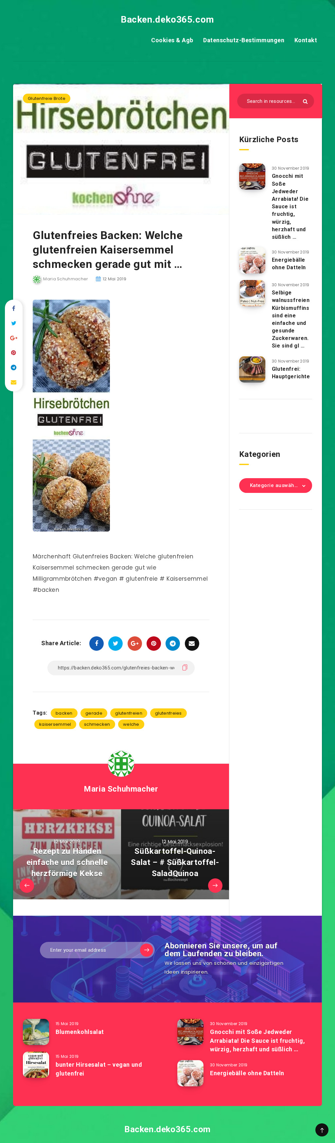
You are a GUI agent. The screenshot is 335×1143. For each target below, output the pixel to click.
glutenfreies (168, 713)
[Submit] (305, 101)
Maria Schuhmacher (121, 789)
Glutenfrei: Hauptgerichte (291, 373)
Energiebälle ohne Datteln (289, 264)
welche (131, 724)
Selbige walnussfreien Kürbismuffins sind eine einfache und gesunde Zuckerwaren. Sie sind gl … (291, 319)
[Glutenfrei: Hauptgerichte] (252, 369)
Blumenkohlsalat (80, 1031)
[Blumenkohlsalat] (36, 1032)
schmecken (97, 724)
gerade (93, 713)
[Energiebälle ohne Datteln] (252, 260)
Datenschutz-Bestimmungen (243, 40)
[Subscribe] (146, 950)
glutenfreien (128, 713)
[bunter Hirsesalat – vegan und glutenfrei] (36, 1065)
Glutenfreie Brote (46, 98)
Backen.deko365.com (167, 19)
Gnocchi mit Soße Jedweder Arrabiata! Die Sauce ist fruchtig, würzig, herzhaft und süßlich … (290, 206)
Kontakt (305, 40)
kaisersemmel (55, 724)
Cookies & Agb (172, 40)
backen (64, 713)
